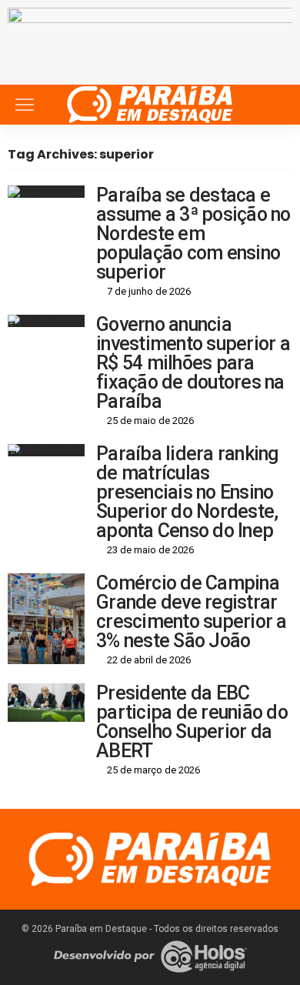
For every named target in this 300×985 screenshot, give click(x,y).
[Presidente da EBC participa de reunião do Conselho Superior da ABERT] (46, 702)
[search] (272, 105)
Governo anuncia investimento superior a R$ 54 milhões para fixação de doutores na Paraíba (193, 362)
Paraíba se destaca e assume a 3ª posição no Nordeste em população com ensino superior (193, 233)
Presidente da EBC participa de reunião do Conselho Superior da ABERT (192, 722)
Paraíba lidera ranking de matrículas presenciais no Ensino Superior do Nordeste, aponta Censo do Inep (187, 492)
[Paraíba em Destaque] (150, 102)
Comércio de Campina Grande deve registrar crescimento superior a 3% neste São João (191, 612)
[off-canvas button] (24, 104)
